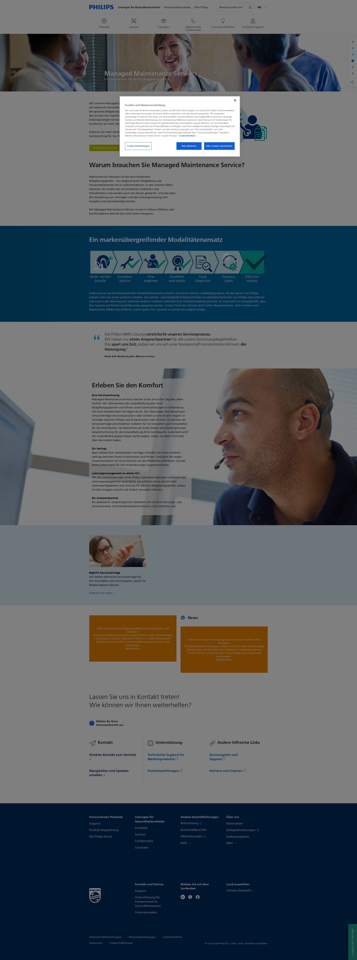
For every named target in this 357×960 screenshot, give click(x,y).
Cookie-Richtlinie (187, 136)
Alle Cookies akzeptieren (219, 146)
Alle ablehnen (189, 146)
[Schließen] (235, 100)
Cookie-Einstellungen (138, 146)
